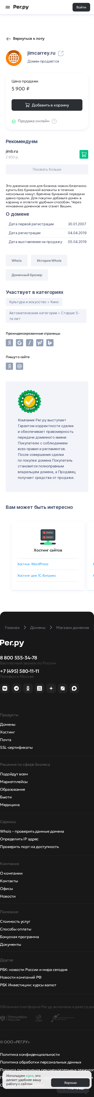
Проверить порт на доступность (29, 846)
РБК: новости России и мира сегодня (33, 969)
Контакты (9, 880)
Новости (8, 896)
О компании (11, 873)
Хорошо (70, 1082)
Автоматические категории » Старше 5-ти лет (44, 316)
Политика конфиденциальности (30, 1054)
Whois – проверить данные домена (32, 831)
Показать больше (47, 169)
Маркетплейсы (14, 781)
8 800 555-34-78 (18, 658)
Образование (12, 789)
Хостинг (7, 732)
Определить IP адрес (19, 838)
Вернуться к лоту (29, 38)
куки (30, 1076)
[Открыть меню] (8, 7)
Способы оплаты (15, 929)
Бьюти (6, 797)
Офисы (6, 888)
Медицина (10, 804)
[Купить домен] (84, 154)
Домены (7, 724)
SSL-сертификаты (16, 747)
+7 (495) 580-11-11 (19, 671)
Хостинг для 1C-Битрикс (36, 575)
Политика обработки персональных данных (40, 1062)
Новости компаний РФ (20, 977)
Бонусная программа (19, 936)
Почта (5, 739)
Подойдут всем (14, 774)
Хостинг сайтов (48, 550)
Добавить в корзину (50, 105)
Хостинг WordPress (32, 564)
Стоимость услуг (15, 921)
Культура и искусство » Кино (34, 302)
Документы (10, 944)
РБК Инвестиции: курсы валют (28, 984)
